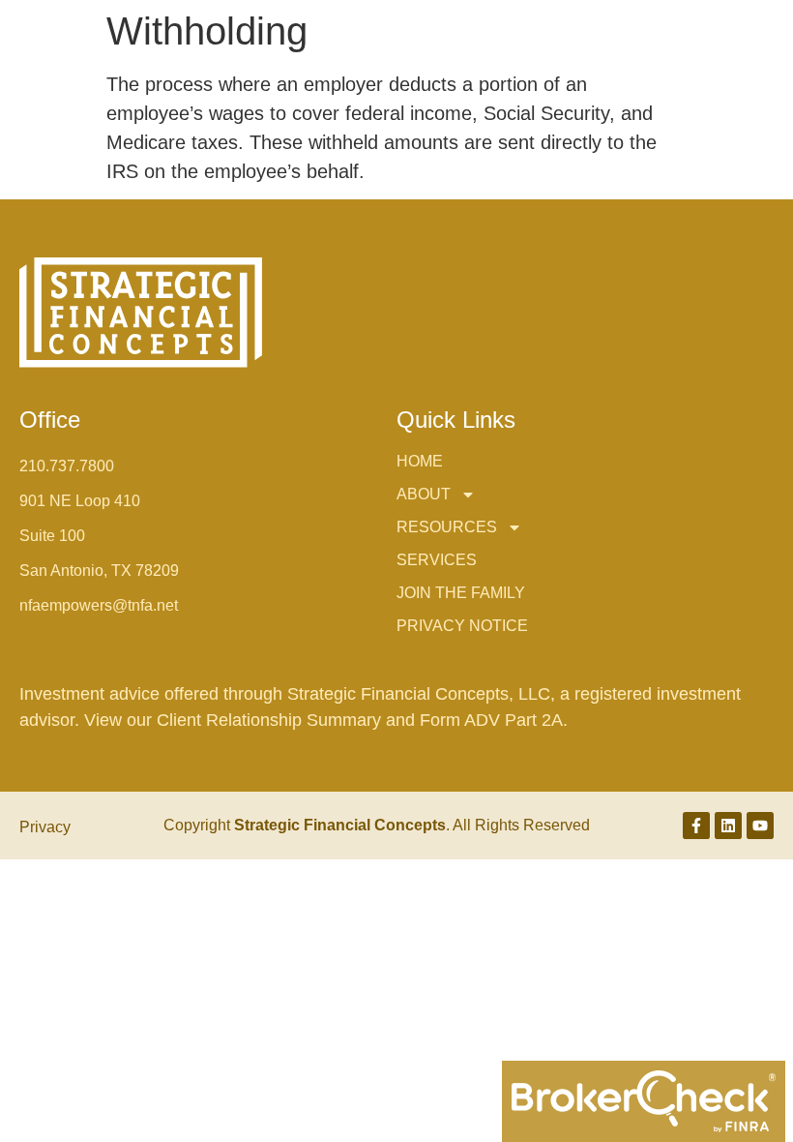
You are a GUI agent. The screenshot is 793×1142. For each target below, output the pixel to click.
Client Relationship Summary (271, 720)
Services (436, 560)
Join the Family (460, 593)
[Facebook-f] (696, 825)
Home (419, 461)
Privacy (45, 827)
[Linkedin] (728, 825)
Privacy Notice (462, 625)
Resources (446, 527)
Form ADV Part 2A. (494, 720)
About (423, 494)
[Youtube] (760, 825)
